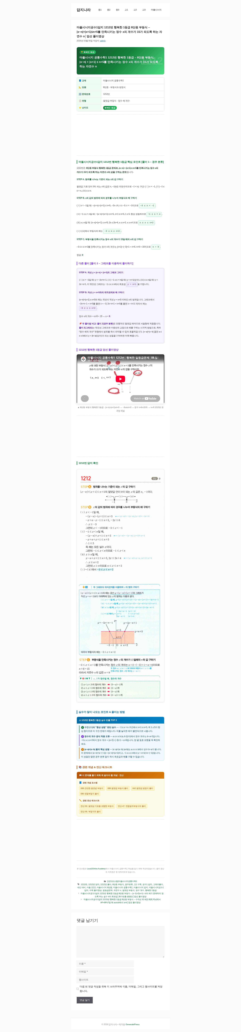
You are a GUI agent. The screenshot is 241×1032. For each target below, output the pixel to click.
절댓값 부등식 (128, 890)
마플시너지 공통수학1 (122, 887)
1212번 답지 (93, 884)
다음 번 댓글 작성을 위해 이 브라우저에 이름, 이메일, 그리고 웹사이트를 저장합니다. (121, 988)
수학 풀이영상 (95, 890)
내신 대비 (81, 887)
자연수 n (117, 890)
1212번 (84, 884)
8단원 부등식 (118, 884)
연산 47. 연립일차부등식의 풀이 (132, 806)
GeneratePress (133, 1024)
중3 (117, 10)
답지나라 (84, 10)
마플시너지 (156, 10)
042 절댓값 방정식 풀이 (142, 788)
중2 (108, 10)
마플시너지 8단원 (104, 887)
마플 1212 (91, 887)
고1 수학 (137, 884)
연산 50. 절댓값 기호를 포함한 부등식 (97, 806)
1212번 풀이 (105, 884)
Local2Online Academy (96, 869)
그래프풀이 (158, 884)
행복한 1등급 (151, 890)
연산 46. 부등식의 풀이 (91, 812)
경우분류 (129, 884)
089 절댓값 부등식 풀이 (118, 788)
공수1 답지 (147, 884)
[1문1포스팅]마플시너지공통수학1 (122, 881)
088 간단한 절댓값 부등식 (92, 788)
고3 (143, 10)
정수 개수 (140, 890)
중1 (100, 10)
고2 (135, 10)
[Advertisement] (120, 135)
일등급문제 (108, 890)
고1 (126, 10)
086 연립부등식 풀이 (90, 794)
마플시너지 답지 (141, 887)
